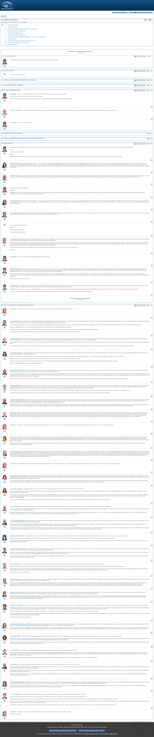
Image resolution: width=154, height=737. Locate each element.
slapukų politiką (104, 733)
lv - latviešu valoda (133, 12)
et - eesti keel (121, 12)
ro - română (145, 12)
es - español (114, 12)
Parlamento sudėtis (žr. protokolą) (16, 31)
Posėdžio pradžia (12, 27)
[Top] (151, 107)
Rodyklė (4, 16)
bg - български (113, 12)
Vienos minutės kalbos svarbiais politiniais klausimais (22, 40)
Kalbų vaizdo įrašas (141, 56)
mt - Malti (138, 12)
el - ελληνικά (123, 12)
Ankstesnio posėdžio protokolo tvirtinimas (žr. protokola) (22, 29)
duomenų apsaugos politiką (92, 733)
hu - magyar (136, 12)
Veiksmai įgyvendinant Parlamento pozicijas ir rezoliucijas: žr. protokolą (26, 36)
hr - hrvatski (130, 12)
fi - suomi (150, 12)
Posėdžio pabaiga (12, 44)
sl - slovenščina (148, 12)
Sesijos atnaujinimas (13, 25)
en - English (125, 12)
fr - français (126, 12)
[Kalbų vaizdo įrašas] (135, 56)
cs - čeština (116, 12)
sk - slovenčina (147, 12)
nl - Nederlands (140, 12)
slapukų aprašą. (113, 733)
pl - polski (142, 12)
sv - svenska (152, 12)
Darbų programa (12, 38)
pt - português (143, 12)
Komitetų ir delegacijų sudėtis (15, 33)
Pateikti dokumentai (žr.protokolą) (16, 34)
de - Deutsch (119, 12)
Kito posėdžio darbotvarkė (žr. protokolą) (18, 42)
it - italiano (131, 12)
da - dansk (118, 12)
